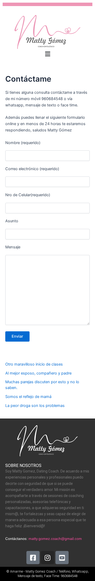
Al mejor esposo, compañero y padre (38, 373)
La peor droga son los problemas (35, 405)
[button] (47, 54)
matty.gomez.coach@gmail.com (55, 538)
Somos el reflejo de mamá (28, 396)
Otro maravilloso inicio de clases (34, 364)
